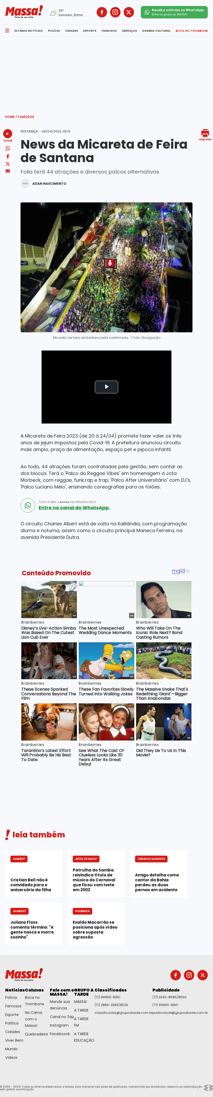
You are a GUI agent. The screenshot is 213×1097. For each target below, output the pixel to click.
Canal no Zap (62, 1016)
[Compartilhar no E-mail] (7, 171)
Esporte (12, 1014)
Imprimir (205, 139)
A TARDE (81, 1010)
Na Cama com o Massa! (33, 1019)
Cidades (12, 1031)
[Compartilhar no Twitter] (8, 164)
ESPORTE (89, 31)
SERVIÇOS (129, 31)
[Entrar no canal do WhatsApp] (28, 505)
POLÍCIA (54, 31)
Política (11, 1023)
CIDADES (71, 31)
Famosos (26, 117)
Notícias (15, 990)
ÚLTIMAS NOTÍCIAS (28, 31)
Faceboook (60, 1033)
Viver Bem (14, 1040)
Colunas (34, 990)
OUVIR (7, 140)
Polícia (11, 997)
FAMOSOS (109, 31)
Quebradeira (36, 1034)
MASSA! (80, 1001)
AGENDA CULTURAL (156, 31)
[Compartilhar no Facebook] (7, 157)
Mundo (11, 1049)
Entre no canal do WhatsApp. (74, 508)
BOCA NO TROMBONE (192, 31)
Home (11, 117)
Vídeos (11, 1057)
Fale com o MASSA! (62, 992)
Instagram (59, 1025)
